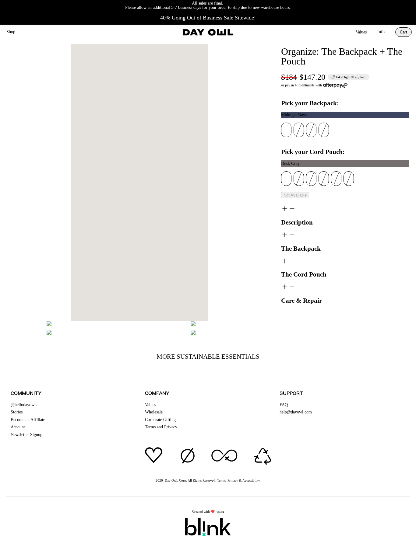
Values (361, 32)
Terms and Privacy (161, 427)
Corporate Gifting (160, 419)
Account (18, 427)
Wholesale (154, 412)
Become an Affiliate (28, 419)
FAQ (284, 404)
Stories (17, 412)
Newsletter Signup (26, 434)
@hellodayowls (24, 404)
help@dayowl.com (296, 412)
